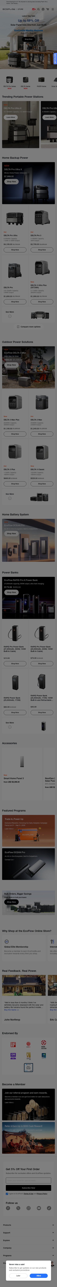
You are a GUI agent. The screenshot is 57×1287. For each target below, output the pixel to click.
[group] (24, 999)
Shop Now (11, 181)
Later (18, 1276)
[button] (55, 58)
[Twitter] (18, 1208)
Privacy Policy (42, 1194)
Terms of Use (28, 1194)
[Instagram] (28, 1208)
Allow (39, 1276)
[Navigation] (52, 9)
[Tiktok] (49, 1208)
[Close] (53, 53)
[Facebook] (8, 1208)
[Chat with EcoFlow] (52, 1263)
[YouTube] (39, 1208)
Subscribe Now (28, 1188)
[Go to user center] (43, 9)
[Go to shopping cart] (47, 9)
